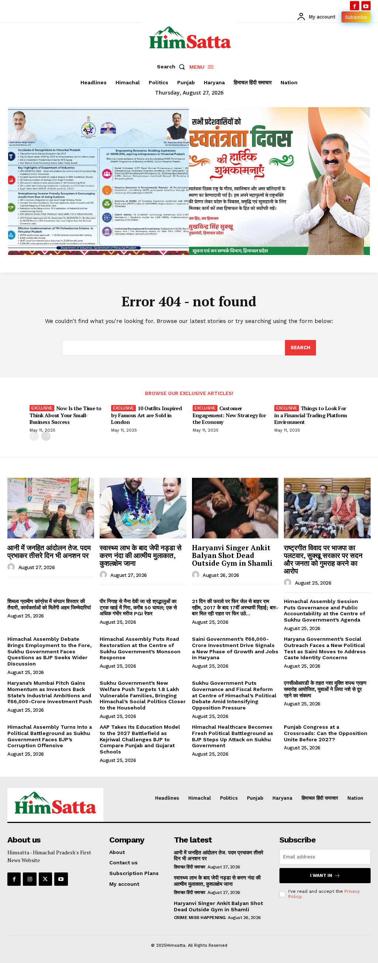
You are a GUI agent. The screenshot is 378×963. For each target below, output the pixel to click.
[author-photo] (12, 567)
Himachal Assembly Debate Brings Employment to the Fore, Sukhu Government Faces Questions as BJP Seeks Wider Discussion (49, 651)
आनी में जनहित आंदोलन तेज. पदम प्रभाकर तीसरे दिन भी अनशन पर (49, 551)
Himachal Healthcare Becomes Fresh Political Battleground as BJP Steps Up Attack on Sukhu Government (232, 736)
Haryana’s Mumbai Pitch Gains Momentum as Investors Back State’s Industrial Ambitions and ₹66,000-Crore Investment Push (49, 692)
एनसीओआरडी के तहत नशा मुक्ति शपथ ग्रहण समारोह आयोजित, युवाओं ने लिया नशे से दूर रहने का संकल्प (325, 689)
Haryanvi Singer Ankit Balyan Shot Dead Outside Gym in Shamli (232, 555)
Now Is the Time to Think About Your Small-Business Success (66, 415)
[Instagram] (29, 879)
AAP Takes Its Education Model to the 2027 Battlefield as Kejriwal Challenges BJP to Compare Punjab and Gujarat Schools (140, 739)
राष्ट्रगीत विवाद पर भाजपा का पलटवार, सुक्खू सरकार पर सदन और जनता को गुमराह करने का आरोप (323, 559)
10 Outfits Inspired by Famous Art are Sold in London (146, 415)
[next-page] (46, 436)
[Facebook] (354, 5)
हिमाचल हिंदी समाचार (189, 867)
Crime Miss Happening (200, 917)
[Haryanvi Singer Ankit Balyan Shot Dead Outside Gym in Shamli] (235, 508)
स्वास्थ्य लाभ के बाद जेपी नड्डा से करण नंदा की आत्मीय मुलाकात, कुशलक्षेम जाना (141, 555)
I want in (321, 875)
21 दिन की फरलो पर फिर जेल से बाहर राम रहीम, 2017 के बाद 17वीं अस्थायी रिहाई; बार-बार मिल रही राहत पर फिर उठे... (235, 607)
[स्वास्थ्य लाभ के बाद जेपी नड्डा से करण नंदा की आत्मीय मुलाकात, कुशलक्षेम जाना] (143, 508)
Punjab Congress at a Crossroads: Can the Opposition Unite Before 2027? (325, 733)
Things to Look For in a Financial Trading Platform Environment (310, 415)
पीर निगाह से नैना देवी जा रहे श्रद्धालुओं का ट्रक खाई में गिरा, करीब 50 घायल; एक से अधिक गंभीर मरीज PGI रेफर (138, 607)
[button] (172, 66)
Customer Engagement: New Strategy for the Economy (229, 415)
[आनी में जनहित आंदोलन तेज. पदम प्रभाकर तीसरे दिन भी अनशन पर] (50, 508)
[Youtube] (366, 5)
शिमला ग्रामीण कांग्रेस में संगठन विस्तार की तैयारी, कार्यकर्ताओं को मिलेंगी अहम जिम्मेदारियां (49, 604)
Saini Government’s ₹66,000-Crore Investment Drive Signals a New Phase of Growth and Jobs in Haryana (235, 648)
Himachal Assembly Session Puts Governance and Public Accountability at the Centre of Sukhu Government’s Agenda (324, 610)
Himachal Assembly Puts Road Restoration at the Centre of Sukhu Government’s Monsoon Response (140, 648)
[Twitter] (45, 879)
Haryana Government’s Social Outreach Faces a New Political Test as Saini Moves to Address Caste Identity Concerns (325, 648)
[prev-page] (34, 436)
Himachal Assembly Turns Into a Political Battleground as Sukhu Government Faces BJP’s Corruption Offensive (49, 736)
